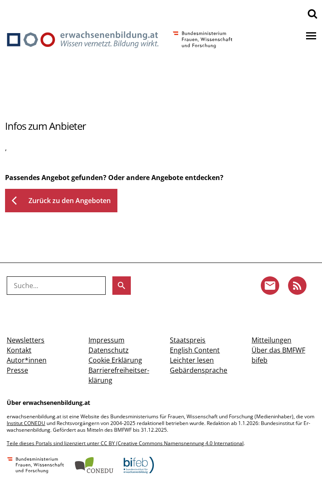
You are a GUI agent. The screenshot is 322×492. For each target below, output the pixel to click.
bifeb (259, 360)
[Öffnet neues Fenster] (36, 466)
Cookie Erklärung (115, 360)
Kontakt (19, 350)
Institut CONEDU (26, 423)
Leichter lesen (192, 360)
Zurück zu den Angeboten (61, 201)
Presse (17, 370)
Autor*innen (27, 360)
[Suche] (312, 13)
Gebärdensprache (198, 370)
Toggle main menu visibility (311, 35)
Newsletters (25, 340)
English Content (195, 350)
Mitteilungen (271, 340)
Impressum (106, 340)
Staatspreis (187, 340)
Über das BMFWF (278, 350)
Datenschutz (108, 350)
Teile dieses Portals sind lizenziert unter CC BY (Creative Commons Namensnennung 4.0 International (125, 443)
